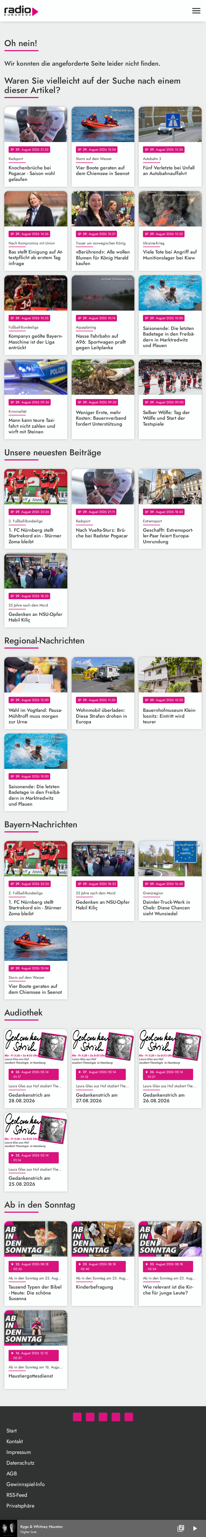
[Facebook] (90, 1417)
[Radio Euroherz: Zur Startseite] (96, 10)
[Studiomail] (116, 1417)
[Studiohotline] (128, 1417)
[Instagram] (103, 1417)
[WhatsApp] (77, 1417)
